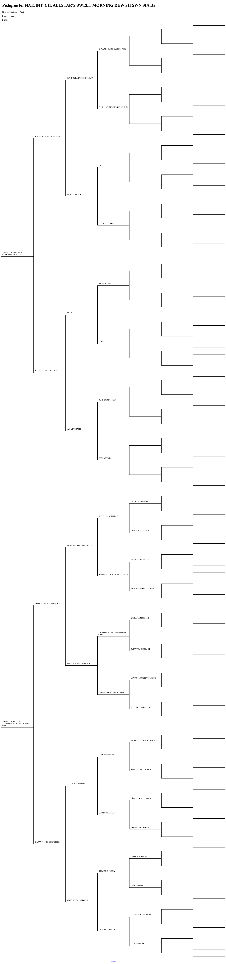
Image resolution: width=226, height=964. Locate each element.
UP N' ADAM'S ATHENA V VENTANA (114, 107)
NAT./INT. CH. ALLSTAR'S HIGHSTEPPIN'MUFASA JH (12, 253)
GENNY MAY (104, 342)
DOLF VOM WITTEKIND (141, 915)
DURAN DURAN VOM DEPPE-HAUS (80, 78)
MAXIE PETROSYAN (106, 223)
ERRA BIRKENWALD (107, 929)
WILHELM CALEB (106, 284)
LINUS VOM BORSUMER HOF (47, 603)
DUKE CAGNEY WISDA (107, 400)
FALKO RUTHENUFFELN (76, 784)
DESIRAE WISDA (105, 458)
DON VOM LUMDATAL (108, 755)
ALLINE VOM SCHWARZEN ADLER (113, 574)
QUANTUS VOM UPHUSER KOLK (143, 678)
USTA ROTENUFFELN (107, 813)
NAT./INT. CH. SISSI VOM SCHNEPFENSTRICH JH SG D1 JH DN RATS (16, 724)
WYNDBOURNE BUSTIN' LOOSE (112, 49)
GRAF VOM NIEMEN (140, 618)
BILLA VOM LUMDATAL (141, 769)
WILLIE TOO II (72, 313)
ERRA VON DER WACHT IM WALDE (144, 589)
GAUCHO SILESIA (107, 871)
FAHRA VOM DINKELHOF (140, 649)
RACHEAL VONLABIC (75, 194)
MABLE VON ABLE (74, 429)
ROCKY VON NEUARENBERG (79, 545)
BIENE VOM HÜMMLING (77, 900)
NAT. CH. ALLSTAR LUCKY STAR (47, 136)
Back (113, 962)
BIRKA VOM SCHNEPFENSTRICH (47, 842)
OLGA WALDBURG (138, 944)
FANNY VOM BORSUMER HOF (112, 693)
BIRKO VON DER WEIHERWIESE (144, 740)
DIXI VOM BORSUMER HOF (141, 707)
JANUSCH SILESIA (139, 856)
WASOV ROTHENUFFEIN (140, 560)
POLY (101, 165)
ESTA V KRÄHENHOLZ (140, 827)
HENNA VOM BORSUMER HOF (78, 664)
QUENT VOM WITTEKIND (108, 516)
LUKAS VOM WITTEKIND (140, 502)
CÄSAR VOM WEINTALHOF (141, 798)
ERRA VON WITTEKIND (140, 531)
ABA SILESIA (137, 886)
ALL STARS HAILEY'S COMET (46, 371)
